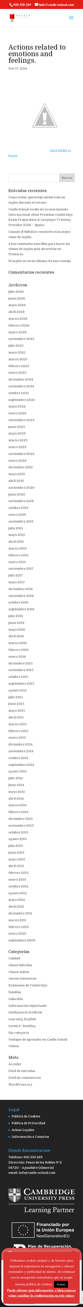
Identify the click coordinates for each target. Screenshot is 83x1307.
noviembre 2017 (21, 568)
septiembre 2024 (21, 400)
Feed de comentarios (24, 1077)
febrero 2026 (18, 325)
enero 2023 (17, 447)
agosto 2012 (17, 893)
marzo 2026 (17, 318)
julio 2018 (15, 528)
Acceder (14, 1064)
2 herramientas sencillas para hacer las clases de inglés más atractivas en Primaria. (39, 249)
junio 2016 (16, 623)
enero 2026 (17, 332)
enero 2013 (17, 879)
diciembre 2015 (20, 663)
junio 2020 (16, 494)
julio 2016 (15, 616)
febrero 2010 (18, 927)
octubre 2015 (18, 677)
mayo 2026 (17, 305)
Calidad (14, 958)
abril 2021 (16, 481)
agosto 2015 (17, 690)
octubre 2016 (18, 602)
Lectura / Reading (22, 1026)
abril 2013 (16, 866)
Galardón (15, 999)
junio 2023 (16, 427)
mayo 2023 (17, 433)
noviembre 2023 (21, 420)
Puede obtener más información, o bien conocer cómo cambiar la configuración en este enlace (41, 1293)
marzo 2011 (17, 920)
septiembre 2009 (21, 940)
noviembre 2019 (21, 501)
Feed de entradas (21, 1071)
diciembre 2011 (20, 913)
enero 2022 (17, 460)
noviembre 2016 (21, 596)
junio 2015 (16, 704)
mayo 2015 (16, 710)
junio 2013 (16, 852)
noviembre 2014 (20, 751)
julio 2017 (15, 575)
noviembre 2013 (21, 825)
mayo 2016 (16, 629)
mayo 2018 (16, 535)
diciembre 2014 (20, 744)
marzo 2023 (17, 440)
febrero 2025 (18, 366)
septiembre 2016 (21, 609)
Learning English (22, 1019)
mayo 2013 (16, 859)
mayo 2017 (16, 582)
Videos (13, 1046)
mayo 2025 (16, 352)
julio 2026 (16, 291)
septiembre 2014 (21, 765)
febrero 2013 (18, 872)
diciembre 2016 (20, 589)
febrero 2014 (18, 812)
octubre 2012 (18, 886)
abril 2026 (16, 312)
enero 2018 (17, 562)
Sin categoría (18, 1032)
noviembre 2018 (20, 521)
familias (14, 992)
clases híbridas (20, 965)
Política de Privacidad (28, 1123)
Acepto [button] (61, 1284)
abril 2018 (16, 541)
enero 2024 (17, 413)
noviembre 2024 (21, 386)
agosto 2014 (17, 771)
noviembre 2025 (21, 339)
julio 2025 (15, 345)
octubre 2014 (18, 758)
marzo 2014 (17, 805)
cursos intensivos (22, 978)
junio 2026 (16, 298)
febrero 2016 (18, 650)
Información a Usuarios (30, 1136)
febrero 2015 (18, 731)
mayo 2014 (16, 792)
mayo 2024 (16, 406)
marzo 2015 (17, 724)
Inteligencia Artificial (25, 1012)
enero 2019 (17, 514)
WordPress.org (20, 1084)
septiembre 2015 (21, 683)
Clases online (18, 972)
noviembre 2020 (21, 487)
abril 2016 (16, 636)
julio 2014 (15, 778)
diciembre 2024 (20, 379)
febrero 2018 (18, 555)
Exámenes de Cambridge (27, 985)
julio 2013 (15, 845)
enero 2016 (17, 656)
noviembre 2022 (21, 454)
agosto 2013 (17, 839)
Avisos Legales (23, 1130)
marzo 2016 (17, 643)
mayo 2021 (16, 474)
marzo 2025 (17, 359)
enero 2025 (17, 372)
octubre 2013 (18, 832)
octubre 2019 (18, 508)
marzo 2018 (17, 548)
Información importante (27, 1005)
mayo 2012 (16, 899)
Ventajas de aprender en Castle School (37, 1039)
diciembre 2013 (20, 818)
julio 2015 (15, 697)
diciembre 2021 (20, 467)
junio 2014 (16, 785)
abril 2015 (16, 717)
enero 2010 (17, 933)
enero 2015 (17, 737)
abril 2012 (16, 906)
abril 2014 (16, 798)
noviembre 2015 (20, 670)
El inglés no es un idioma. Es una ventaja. (39, 261)
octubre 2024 (18, 393)
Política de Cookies (26, 1116)
